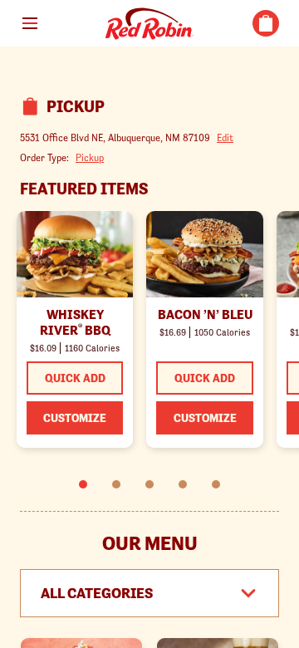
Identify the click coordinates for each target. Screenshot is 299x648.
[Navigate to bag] (265, 23)
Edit (225, 137)
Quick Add (75, 378)
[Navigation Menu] (30, 23)
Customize (74, 417)
